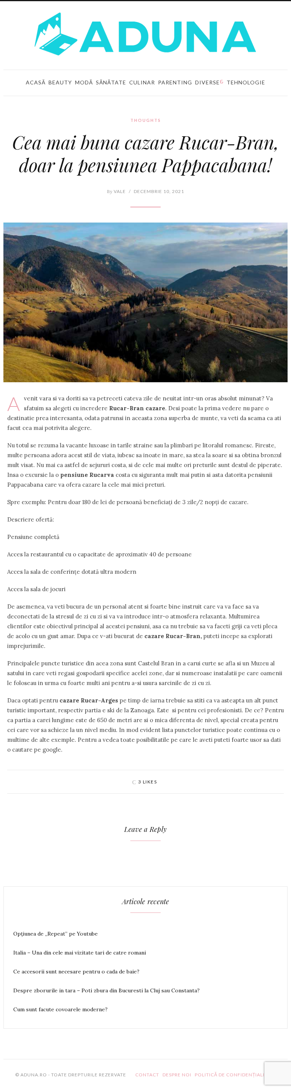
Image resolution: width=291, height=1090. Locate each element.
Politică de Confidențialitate (235, 1075)
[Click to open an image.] (145, 302)
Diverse (207, 82)
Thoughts (145, 120)
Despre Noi (177, 1075)
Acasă (35, 82)
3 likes (147, 782)
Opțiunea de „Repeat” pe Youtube (55, 933)
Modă (84, 82)
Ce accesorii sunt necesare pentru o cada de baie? (76, 971)
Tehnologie (246, 82)
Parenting (175, 82)
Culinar (142, 82)
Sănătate (111, 82)
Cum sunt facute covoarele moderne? (60, 1009)
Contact (147, 1075)
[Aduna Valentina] (145, 34)
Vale (116, 191)
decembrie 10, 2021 (159, 191)
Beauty (60, 82)
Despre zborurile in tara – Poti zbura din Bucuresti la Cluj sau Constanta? (106, 990)
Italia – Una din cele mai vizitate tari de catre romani (79, 952)
